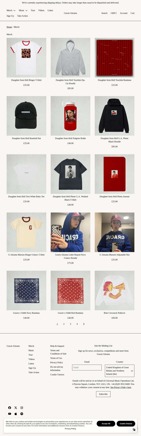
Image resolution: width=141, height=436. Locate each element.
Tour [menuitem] (33, 10)
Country (119, 362)
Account (123, 13)
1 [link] (57, 324)
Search (104, 13)
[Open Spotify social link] (22, 414)
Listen (31, 363)
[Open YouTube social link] (10, 414)
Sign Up (32, 368)
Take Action (34, 372)
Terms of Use (56, 358)
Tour (31, 355)
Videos (32, 359)
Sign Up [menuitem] (10, 16)
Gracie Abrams (70, 13)
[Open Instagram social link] (22, 408)
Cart (132, 13)
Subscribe (103, 394)
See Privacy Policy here (120, 387)
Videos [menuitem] (41, 10)
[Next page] (83, 324)
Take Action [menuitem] (22, 16)
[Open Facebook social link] (10, 408)
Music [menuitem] (21, 10)
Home (9, 27)
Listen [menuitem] (50, 10)
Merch (31, 346)
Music (31, 350)
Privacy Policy (56, 362)
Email (87, 362)
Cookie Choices (57, 374)
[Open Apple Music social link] (16, 414)
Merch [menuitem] (9, 10)
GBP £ (114, 13)
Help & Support (57, 346)
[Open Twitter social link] (16, 408)
